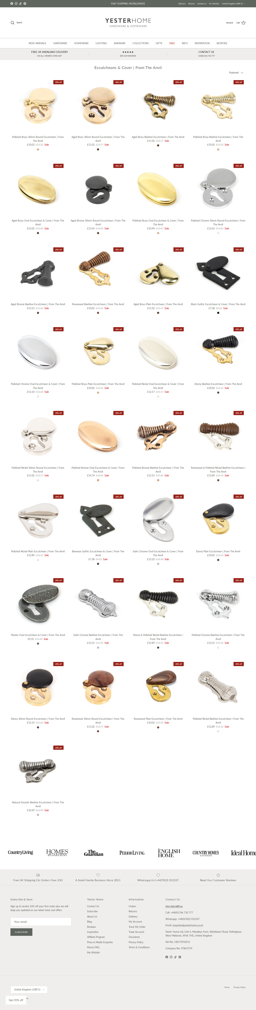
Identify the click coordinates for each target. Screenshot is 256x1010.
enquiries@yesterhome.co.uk (188, 925)
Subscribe (21, 932)
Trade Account (136, 931)
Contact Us (202, 3)
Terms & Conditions (139, 947)
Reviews (91, 926)
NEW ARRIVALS (37, 43)
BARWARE (120, 43)
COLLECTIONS (141, 43)
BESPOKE (222, 43)
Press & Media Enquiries (100, 942)
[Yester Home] (128, 23)
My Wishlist (214, 3)
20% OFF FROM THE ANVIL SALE (128, 3)
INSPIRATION (202, 43)
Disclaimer (134, 936)
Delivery (182, 3)
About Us (92, 916)
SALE (172, 43)
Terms (227, 987)
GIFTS (159, 43)
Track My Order (137, 926)
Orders (132, 906)
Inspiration (93, 931)
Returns (191, 3)
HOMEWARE (81, 43)
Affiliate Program (96, 936)
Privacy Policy (136, 942)
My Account (135, 921)
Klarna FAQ (93, 947)
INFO (185, 43)
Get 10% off (16, 1000)
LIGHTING (101, 43)
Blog (89, 921)
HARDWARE (60, 43)
